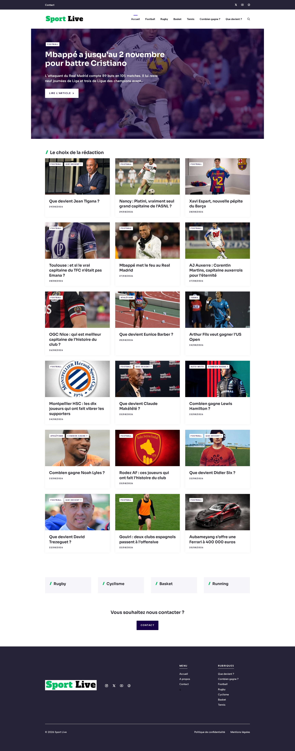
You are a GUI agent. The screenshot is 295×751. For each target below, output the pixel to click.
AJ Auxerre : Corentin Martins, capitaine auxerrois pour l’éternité (216, 270)
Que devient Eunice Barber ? (146, 334)
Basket (177, 19)
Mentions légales (240, 732)
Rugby (164, 19)
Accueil (135, 19)
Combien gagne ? (210, 19)
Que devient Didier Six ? (212, 472)
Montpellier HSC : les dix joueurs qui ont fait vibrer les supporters (76, 408)
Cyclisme (223, 694)
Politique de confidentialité (209, 732)
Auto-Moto (197, 367)
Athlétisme (127, 297)
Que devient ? (234, 19)
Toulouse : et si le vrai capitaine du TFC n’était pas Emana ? (75, 270)
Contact (49, 4)
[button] (247, 19)
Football (150, 19)
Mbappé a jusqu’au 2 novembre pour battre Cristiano (105, 59)
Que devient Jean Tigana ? (74, 201)
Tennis (190, 19)
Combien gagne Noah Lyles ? (77, 472)
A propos (184, 679)
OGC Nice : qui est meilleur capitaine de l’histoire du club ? (75, 339)
